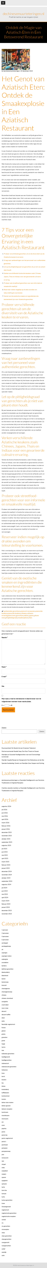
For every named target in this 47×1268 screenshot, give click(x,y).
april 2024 (5, 897)
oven (3, 1125)
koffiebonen (5, 1093)
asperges (4, 953)
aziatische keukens (14, 613)
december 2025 (7, 832)
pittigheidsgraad (11, 618)
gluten (4, 1031)
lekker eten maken (7, 1102)
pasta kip (4, 1135)
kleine (3, 1086)
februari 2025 (6, 865)
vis (2, 1223)
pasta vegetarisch (7, 1138)
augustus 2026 (6, 806)
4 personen (5, 936)
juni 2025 (5, 852)
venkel (4, 1219)
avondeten (5, 962)
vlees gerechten (7, 1236)
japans (31, 615)
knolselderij (5, 1089)
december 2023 (7, 910)
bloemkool (5, 975)
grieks (3, 1034)
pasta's (4, 1141)
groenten (4, 1037)
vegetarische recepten (9, 1216)
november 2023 (7, 914)
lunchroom (5, 1112)
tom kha (4, 1190)
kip (2, 1083)
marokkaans (5, 1115)
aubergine (5, 959)
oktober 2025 (6, 839)
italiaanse (5, 1070)
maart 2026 (5, 822)
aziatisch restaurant (27, 611)
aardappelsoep (6, 946)
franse (4, 1027)
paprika (4, 1128)
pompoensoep (6, 1151)
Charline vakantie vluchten (10, 788)
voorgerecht (5, 1242)
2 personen (5, 933)
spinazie (4, 1184)
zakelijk (4, 1252)
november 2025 (7, 835)
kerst (3, 1076)
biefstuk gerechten (7, 969)
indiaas (26, 615)
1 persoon (5, 930)
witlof (3, 1249)
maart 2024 (5, 901)
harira (3, 1047)
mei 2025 (5, 855)
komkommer (6, 1096)
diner (3, 1018)
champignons (6, 988)
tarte (3, 1187)
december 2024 (7, 871)
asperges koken (6, 956)
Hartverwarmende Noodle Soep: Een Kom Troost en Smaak (20, 751)
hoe (3, 1050)
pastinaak (5, 1145)
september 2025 (7, 842)
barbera (4, 966)
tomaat (4, 1193)
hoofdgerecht (6, 1057)
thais (30, 618)
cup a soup (5, 1008)
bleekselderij (6, 972)
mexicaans (5, 1119)
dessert (4, 1011)
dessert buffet (6, 1014)
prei (3, 1154)
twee (3, 1203)
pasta (3, 1132)
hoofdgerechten (6, 1060)
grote (3, 1040)
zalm (3, 1255)
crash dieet (5, 1005)
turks (3, 1197)
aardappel (5, 943)
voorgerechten (6, 1246)
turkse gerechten (7, 1200)
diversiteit (12, 615)
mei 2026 (5, 816)
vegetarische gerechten (9, 1213)
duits (3, 1021)
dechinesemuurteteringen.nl (23, 14)
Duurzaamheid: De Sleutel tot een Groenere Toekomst (19, 748)
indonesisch (5, 1063)
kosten (4, 1099)
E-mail (4, 676)
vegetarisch (5, 1210)
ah (2, 949)
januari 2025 (6, 868)
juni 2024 (5, 891)
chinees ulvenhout (7, 998)
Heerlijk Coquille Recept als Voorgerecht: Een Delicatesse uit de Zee (23, 760)
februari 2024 (6, 904)
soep (3, 1167)
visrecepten (5, 1229)
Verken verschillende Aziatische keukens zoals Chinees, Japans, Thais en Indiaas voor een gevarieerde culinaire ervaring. (22, 276)
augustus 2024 (6, 884)
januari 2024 (6, 907)
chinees (24, 613)
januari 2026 (6, 829)
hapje (3, 1044)
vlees (3, 1232)
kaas (3, 1073)
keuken (4, 1080)
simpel (4, 1164)
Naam (4, 667)
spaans (4, 1177)
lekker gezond (6, 1106)
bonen (3, 979)
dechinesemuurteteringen (10, 780)
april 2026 (5, 819)
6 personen (5, 940)
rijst (3, 1161)
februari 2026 (6, 826)
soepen (4, 1174)
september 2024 (7, 881)
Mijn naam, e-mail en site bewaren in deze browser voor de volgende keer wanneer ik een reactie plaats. (21, 700)
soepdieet (5, 1171)
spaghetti (5, 1180)
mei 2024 (5, 894)
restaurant (5, 1158)
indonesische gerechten (9, 1066)
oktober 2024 (6, 878)
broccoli (4, 985)
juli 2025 (4, 848)
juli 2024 (4, 888)
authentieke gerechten (12, 611)
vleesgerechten (6, 1239)
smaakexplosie (22, 618)
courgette (5, 1001)
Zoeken (4, 728)
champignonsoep (7, 992)
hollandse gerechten (8, 1053)
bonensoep (5, 982)
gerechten (19, 615)
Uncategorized (6, 1206)
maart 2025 (5, 862)
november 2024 (7, 875)
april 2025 (5, 858)
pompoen (4, 1148)
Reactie (5, 637)
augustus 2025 (6, 845)
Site (3, 686)
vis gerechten (6, 1226)
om (3, 1122)
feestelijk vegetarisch (8, 1024)
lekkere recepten (7, 1109)
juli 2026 (4, 809)
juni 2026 (5, 813)
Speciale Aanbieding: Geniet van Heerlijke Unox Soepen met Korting (23, 763)
